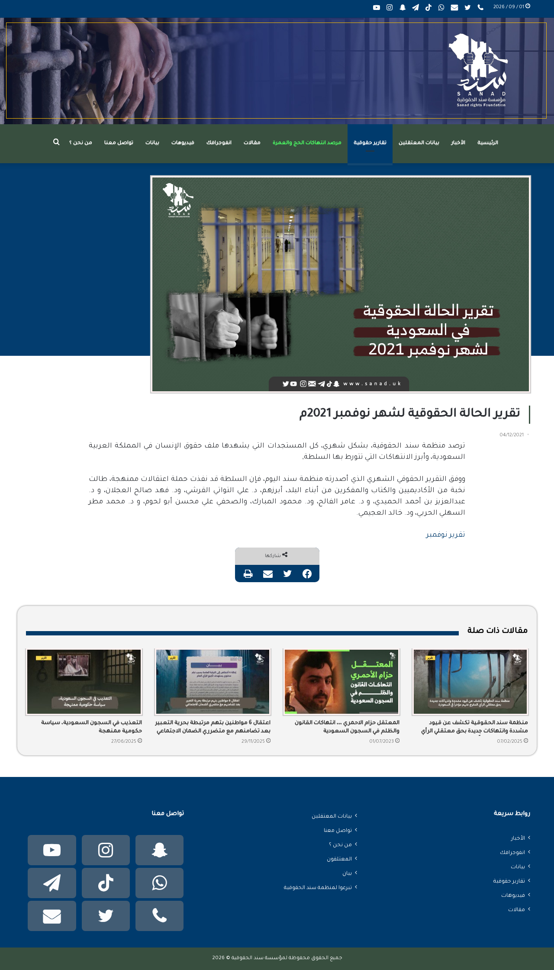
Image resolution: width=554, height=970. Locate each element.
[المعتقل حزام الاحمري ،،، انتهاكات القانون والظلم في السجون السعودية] (341, 681)
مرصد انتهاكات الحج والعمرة (307, 143)
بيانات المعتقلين (419, 143)
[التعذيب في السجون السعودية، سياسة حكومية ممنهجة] (84, 681)
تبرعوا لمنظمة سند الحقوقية (318, 888)
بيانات (152, 143)
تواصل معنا (118, 143)
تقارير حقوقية (370, 143)
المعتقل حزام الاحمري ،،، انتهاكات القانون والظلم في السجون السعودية (347, 727)
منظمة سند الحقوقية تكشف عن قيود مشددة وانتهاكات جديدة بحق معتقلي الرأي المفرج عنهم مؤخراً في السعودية (474, 728)
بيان (347, 874)
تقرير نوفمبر (445, 535)
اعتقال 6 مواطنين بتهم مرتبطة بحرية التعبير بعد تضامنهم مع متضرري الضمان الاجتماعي (213, 727)
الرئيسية (487, 143)
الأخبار (458, 143)
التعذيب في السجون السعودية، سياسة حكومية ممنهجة (91, 727)
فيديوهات (182, 143)
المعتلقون (339, 860)
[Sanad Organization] (277, 71)
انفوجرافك (219, 143)
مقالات (252, 143)
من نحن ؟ (80, 143)
